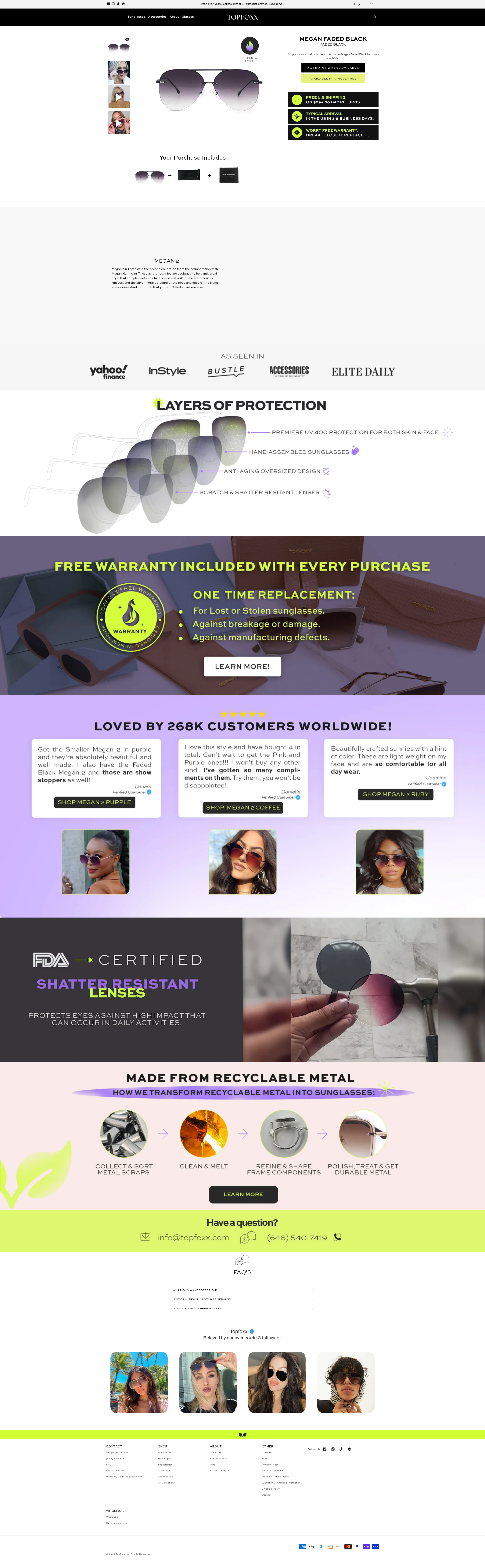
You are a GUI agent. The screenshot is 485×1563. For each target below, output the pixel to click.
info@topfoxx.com (117, 1452)
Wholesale (112, 1517)
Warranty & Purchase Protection (281, 1483)
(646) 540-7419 (115, 1459)
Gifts (213, 1465)
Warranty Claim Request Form (124, 1477)
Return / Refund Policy (275, 1477)
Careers (267, 1452)
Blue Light (164, 1459)
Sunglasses (165, 1452)
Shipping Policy (271, 1489)
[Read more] (242, 615)
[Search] (375, 17)
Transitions (164, 1470)
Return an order (115, 1470)
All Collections (166, 1483)
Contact (266, 1495)
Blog (265, 1459)
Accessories (165, 1477)
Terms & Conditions (273, 1470)
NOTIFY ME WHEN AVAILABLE (333, 67)
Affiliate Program (220, 1470)
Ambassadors (218, 1459)
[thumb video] (119, 97)
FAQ (109, 1465)
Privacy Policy (270, 1465)
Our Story (215, 1452)
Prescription (165, 1465)
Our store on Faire (117, 1523)
